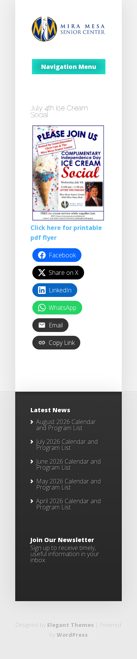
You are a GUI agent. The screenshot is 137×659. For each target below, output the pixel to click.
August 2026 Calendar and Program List (66, 425)
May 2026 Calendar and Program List (68, 484)
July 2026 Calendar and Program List (67, 444)
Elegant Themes (70, 625)
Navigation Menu (68, 66)
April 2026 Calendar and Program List (68, 504)
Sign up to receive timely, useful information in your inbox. (64, 554)
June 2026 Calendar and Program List (68, 464)
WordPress (72, 634)
